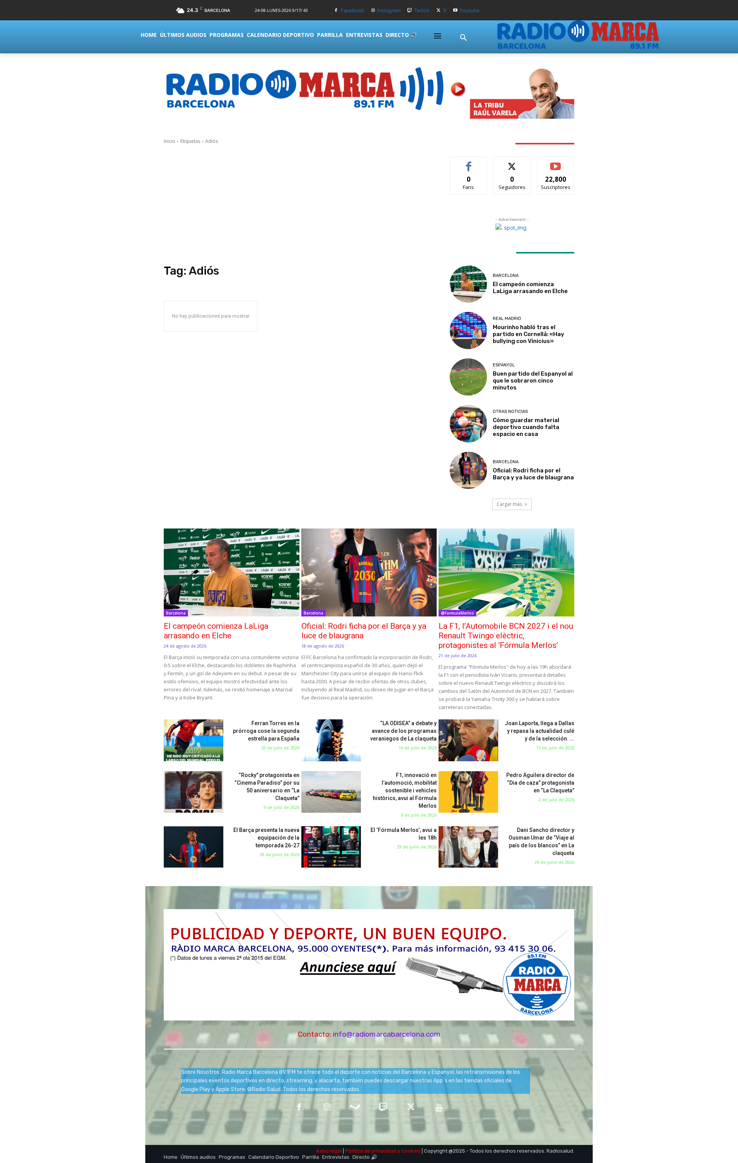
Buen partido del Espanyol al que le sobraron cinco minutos (533, 380)
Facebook (352, 10)
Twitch (422, 10)
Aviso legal (329, 1151)
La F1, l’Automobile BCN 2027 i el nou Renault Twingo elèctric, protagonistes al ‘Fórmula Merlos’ (506, 635)
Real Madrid (507, 318)
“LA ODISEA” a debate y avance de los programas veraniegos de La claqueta (403, 731)
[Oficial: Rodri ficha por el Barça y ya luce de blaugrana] (468, 470)
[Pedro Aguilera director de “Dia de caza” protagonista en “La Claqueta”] (468, 792)
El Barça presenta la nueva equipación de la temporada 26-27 (266, 837)
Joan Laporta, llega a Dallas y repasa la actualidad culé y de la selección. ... (539, 731)
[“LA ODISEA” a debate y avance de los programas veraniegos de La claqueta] (331, 740)
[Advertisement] (297, 204)
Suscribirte (555, 162)
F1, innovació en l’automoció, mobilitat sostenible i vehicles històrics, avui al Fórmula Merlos (405, 790)
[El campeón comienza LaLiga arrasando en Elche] (468, 284)
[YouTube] (439, 1108)
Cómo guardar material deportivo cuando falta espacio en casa (526, 427)
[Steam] (355, 1108)
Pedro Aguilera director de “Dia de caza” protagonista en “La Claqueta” (540, 783)
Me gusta (468, 162)
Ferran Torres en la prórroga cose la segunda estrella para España (266, 731)
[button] (463, 38)
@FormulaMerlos (457, 613)
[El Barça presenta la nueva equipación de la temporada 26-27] (193, 847)
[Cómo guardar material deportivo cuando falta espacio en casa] (468, 423)
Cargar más (509, 504)
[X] (438, 10)
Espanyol (504, 365)
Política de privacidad (370, 1151)
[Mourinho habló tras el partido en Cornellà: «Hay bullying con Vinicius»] (468, 330)
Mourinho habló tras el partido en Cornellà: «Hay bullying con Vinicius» (528, 334)
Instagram (389, 10)
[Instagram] (373, 10)
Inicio (169, 141)
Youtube (469, 10)
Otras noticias (510, 411)
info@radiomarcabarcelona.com (386, 1034)
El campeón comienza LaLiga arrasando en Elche (530, 288)
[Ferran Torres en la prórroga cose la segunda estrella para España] (193, 740)
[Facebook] (336, 10)
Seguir (512, 162)
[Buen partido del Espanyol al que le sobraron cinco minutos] (468, 377)
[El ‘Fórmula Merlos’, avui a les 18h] (331, 847)
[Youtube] (455, 10)
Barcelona (506, 275)
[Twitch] (409, 10)
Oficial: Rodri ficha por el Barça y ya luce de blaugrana (533, 474)
